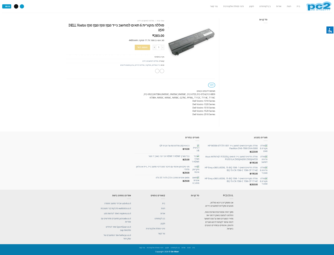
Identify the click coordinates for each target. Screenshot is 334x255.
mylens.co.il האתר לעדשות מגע (117, 213)
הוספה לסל (142, 47)
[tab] (211, 85)
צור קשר (214, 6)
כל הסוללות (156, 65)
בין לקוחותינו (265, 6)
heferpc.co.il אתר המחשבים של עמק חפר (117, 237)
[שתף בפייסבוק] (162, 71)
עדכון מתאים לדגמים (127, 65)
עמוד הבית (160, 20)
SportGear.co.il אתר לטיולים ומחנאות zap (118, 228)
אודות (278, 6)
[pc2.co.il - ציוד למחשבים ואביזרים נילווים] (319, 6)
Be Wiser (175, 251)
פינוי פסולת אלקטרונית (233, 6)
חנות (289, 6)
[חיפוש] (22, 6)
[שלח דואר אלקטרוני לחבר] (157, 71)
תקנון (251, 6)
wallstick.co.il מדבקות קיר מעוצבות (116, 208)
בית (298, 6)
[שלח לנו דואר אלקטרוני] (16, 6)
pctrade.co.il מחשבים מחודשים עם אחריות (116, 220)
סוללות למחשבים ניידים (146, 20)
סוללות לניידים (140, 65)
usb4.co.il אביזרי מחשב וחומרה (117, 203)
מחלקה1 (148, 65)
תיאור (212, 85)
